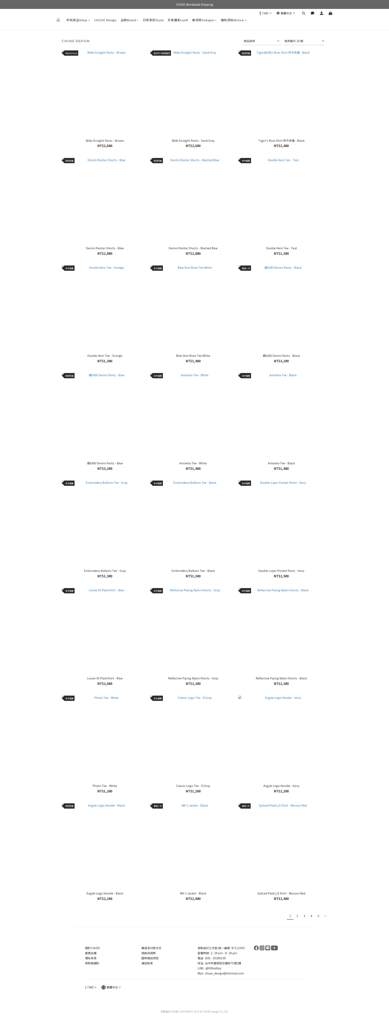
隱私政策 (90, 958)
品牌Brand (128, 20)
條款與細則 (92, 963)
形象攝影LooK (178, 20)
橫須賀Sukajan (203, 20)
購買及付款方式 (151, 948)
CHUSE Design (105, 20)
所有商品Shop (76, 20)
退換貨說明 (148, 953)
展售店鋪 (90, 953)
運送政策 (147, 963)
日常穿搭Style (153, 20)
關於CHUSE (92, 948)
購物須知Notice (232, 20)
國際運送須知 (149, 958)
